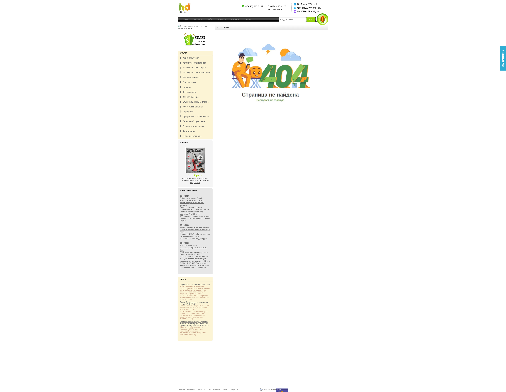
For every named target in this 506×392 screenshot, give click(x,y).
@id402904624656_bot (306, 11)
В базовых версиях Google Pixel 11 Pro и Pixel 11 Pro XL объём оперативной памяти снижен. (192, 201)
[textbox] (292, 19)
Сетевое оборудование (193, 121)
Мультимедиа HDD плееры (195, 102)
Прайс (210, 19)
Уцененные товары (191, 136)
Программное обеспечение (195, 116)
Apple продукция (190, 58)
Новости (222, 19)
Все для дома (189, 82)
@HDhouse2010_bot (306, 4)
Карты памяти (189, 92)
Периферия (188, 111)
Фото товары (188, 131)
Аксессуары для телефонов (196, 72)
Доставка (197, 19)
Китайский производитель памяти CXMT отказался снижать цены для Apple (195, 229)
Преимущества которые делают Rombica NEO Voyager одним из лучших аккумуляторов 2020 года (194, 323)
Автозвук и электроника (194, 63)
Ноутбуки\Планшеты (192, 107)
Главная (184, 19)
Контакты (235, 19)
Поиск (311, 19)
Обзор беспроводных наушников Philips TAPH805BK (194, 303)
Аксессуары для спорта (194, 68)
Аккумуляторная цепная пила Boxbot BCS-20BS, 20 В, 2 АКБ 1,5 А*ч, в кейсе (195, 180)
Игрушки (186, 87)
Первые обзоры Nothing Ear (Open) (195, 284)
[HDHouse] (184, 4)
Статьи (248, 19)
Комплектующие (190, 97)
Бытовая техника (191, 77)
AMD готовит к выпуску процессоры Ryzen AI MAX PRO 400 (193, 247)
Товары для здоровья (193, 126)
